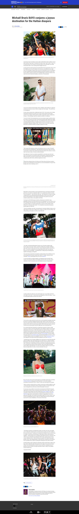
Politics (17, 9)
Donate (65, 2)
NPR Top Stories (28, 482)
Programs (23, 9)
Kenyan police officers (50, 336)
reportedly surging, (35, 334)
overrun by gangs (45, 333)
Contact (51, 9)
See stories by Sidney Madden (34, 495)
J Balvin (29, 256)
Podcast (28, 9)
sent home (49, 337)
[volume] (15, 7)
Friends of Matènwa (46, 391)
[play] (12, 6)
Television (13, 9)
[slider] (16, 6)
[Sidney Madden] (25, 492)
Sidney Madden (17, 26)
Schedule (38, 9)
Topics (33, 9)
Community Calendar (45, 9)
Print (66, 26)
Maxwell (44, 256)
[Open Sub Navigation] (19, 9)
